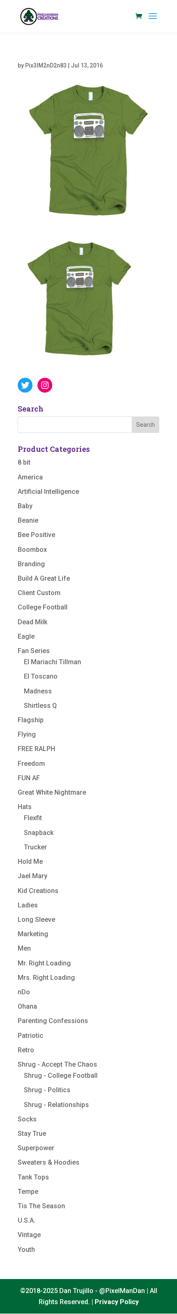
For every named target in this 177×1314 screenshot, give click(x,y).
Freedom (31, 763)
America (30, 477)
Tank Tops (33, 1177)
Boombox (32, 550)
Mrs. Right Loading (46, 977)
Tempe (28, 1191)
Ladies (28, 905)
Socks (27, 1119)
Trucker (35, 847)
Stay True (32, 1133)
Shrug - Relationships (56, 1105)
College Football (43, 607)
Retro (26, 1050)
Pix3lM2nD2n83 (46, 65)
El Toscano (41, 676)
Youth (26, 1250)
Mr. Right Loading (44, 963)
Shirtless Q (40, 705)
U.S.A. (26, 1220)
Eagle (26, 636)
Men (24, 948)
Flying (27, 734)
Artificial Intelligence (48, 491)
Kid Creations (38, 891)
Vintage (29, 1235)
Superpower (36, 1148)
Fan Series (34, 651)
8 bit (24, 462)
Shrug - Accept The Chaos (57, 1064)
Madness (38, 691)
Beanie (28, 520)
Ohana (27, 1006)
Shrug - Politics (47, 1090)
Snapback (39, 833)
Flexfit (33, 818)
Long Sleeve (36, 919)
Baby (25, 506)
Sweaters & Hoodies (48, 1162)
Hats (25, 807)
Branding (31, 564)
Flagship (31, 720)
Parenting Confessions (53, 1021)
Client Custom (39, 593)
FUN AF (29, 778)
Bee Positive (36, 535)
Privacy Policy (117, 1302)
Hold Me (30, 861)
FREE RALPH (36, 749)
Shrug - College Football (61, 1075)
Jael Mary (32, 876)
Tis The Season (41, 1206)
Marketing (33, 934)
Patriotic (30, 1036)
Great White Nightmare (52, 792)
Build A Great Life (44, 578)
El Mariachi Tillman (52, 662)
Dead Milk (32, 622)
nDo (24, 992)
